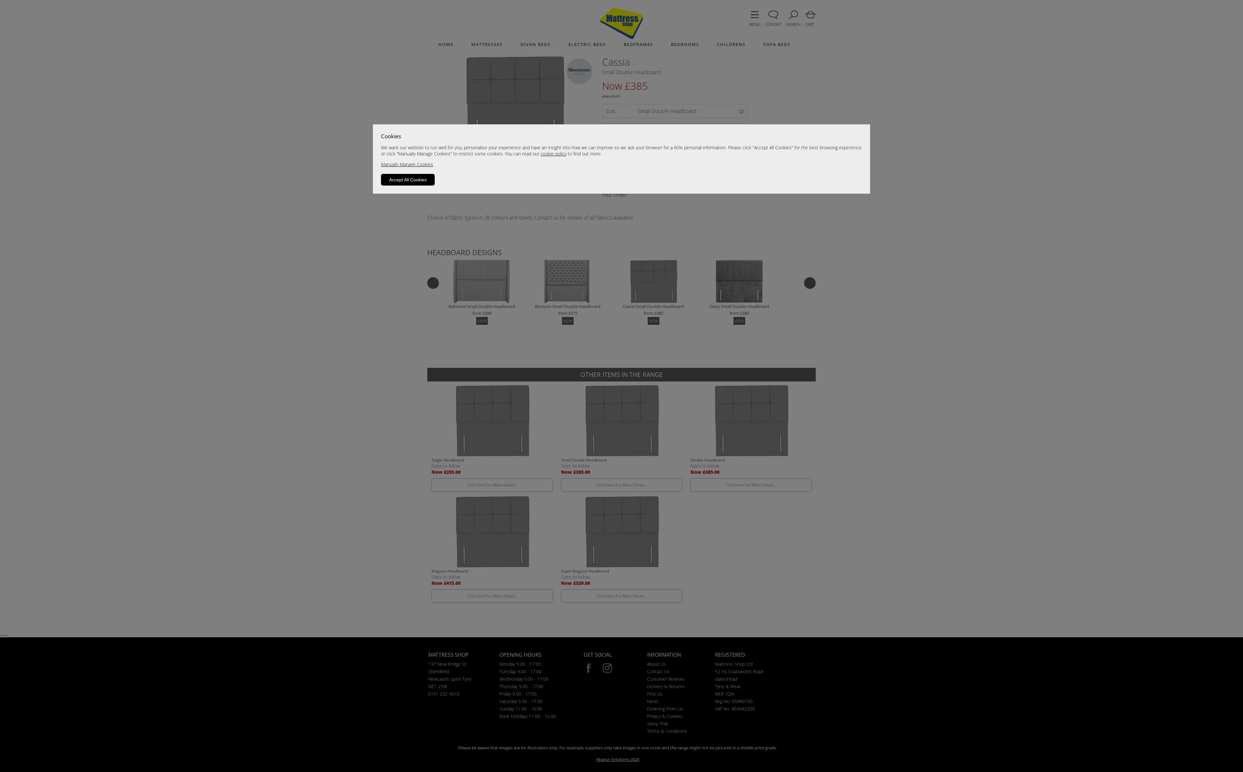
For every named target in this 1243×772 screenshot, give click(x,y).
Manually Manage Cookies (407, 164)
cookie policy (553, 154)
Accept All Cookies (408, 179)
